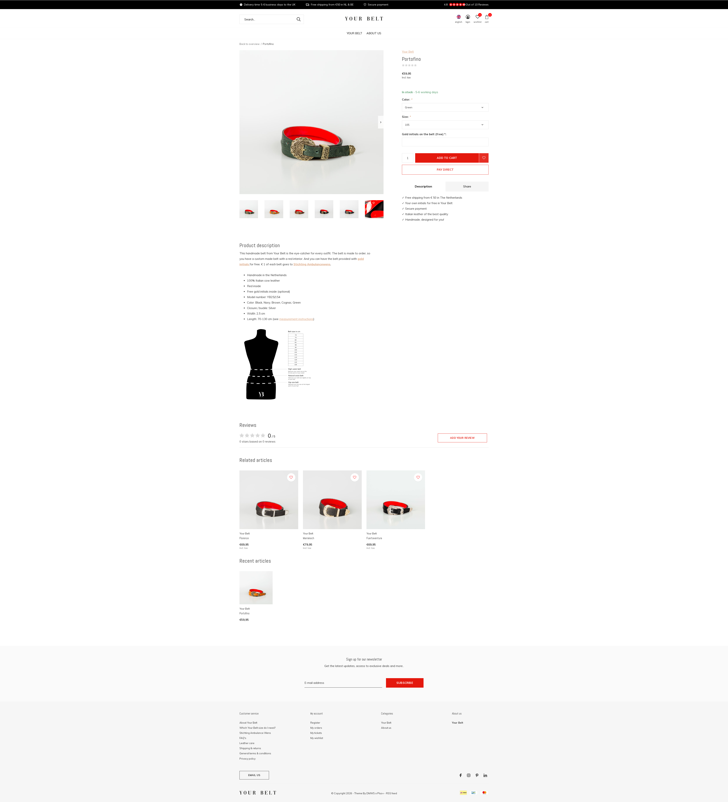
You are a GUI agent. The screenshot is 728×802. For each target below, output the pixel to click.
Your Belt (354, 33)
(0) (419, 65)
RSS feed (391, 793)
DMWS (370, 793)
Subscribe (404, 683)
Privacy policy (247, 758)
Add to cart (447, 158)
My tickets (316, 732)
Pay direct (445, 169)
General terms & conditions (255, 753)
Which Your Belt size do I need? (257, 727)
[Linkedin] (485, 775)
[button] (248, 209)
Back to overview (249, 43)
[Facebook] (461, 775)
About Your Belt (248, 722)
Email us (254, 775)
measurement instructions (296, 319)
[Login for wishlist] (484, 158)
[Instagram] (468, 775)
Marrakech (308, 538)
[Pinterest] (477, 775)
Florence (244, 538)
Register (315, 722)
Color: (407, 99)
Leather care (246, 743)
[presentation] (381, 122)
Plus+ (380, 793)
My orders (316, 727)
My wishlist (316, 738)
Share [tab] (467, 186)
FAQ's (242, 738)
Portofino (244, 613)
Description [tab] (423, 186)
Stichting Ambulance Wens (255, 732)
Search (298, 19)
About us (373, 33)
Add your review (462, 437)
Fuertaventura (374, 538)
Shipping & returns (250, 748)
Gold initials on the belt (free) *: (424, 134)
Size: (406, 117)
